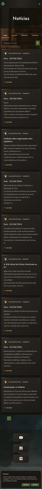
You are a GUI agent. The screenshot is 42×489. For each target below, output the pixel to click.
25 (9, 423)
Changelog (35, 35)
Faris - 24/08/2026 (13, 307)
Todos (5, 35)
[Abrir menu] (39, 4)
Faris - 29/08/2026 (13, 58)
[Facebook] (21, 448)
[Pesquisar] (38, 43)
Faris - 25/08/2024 (13, 224)
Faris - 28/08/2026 (13, 98)
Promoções (24, 35)
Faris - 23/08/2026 (13, 347)
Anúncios (14, 35)
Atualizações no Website (14, 387)
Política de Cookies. (11, 481)
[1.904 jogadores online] (2, 3)
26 (14, 423)
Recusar (26, 484)
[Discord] (21, 459)
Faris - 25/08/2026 (13, 181)
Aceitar (35, 484)
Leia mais (9, 82)
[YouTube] (21, 437)
